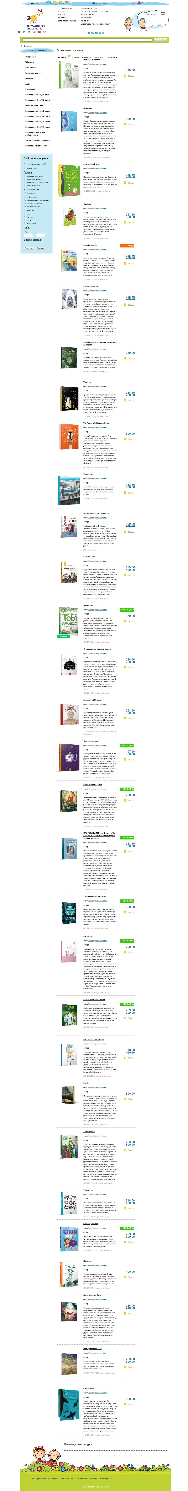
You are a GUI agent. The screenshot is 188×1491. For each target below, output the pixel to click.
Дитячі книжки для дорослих (38, 140)
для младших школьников (37, 182)
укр (37, 3)
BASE (27, 227)
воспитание (31, 194)
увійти (94, 3)
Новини (61, 11)
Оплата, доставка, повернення (94, 11)
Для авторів (53, 1479)
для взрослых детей (35, 176)
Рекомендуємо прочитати (97, 64)
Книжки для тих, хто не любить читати (35, 134)
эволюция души (33, 206)
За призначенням (32, 189)
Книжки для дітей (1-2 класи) (37, 111)
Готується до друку (33, 73)
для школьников (33, 185)
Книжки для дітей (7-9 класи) (37, 127)
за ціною (75, 57)
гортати (63, 636)
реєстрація (102, 3)
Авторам (61, 15)
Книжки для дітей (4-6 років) (37, 100)
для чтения (31, 168)
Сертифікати (105, 1479)
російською (99, 57)
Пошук (160, 40)
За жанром (29, 210)
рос (32, 3)
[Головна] (22, 46)
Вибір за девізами (33, 240)
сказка (29, 220)
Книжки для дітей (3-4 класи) (37, 116)
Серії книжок (30, 57)
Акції (27, 84)
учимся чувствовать (35, 203)
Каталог (27, 46)
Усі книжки (62, 18)
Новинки (29, 78)
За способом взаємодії (35, 164)
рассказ (30, 217)
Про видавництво (65, 8)
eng (41, 3)
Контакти (85, 21)
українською (111, 57)
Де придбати (86, 18)
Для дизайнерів (68, 1479)
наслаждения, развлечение (38, 200)
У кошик (131, 76)
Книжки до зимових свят (36, 146)
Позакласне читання (34, 106)
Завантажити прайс (89, 8)
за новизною (86, 57)
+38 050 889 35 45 (95, 32)
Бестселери (30, 68)
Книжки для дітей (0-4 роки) (37, 95)
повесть (30, 214)
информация (32, 197)
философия (31, 223)
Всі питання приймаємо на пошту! (96, 24)
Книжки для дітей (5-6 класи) (37, 122)
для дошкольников (34, 179)
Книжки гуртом (87, 15)
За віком (28, 172)
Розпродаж (30, 89)
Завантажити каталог (67, 21)
